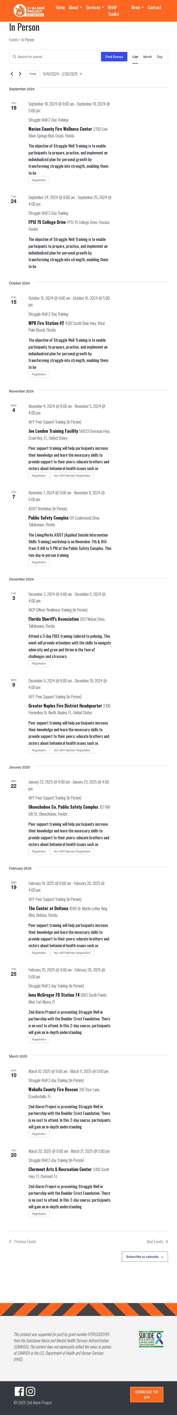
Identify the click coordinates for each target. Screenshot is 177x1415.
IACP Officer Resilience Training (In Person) (57, 610)
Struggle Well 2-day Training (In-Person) (56, 985)
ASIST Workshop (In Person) (47, 508)
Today (32, 73)
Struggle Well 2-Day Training (48, 119)
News (135, 7)
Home (60, 7)
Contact (154, 7)
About (74, 7)
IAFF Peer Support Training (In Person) (54, 422)
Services (93, 7)
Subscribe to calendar (142, 1256)
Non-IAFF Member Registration (72, 475)
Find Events (114, 56)
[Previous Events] (11, 73)
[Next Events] (20, 73)
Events (13, 40)
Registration (39, 180)
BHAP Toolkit (113, 10)
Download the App (146, 1394)
